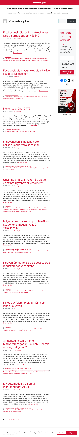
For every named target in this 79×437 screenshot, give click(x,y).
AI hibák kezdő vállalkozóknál (28, 250)
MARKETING (8, 57)
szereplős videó (24, 209)
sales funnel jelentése (24, 60)
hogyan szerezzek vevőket (28, 328)
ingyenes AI (23, 131)
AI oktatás (22, 371)
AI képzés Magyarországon (12, 370)
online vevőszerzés (38, 290)
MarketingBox (39, 3)
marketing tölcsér (7, 60)
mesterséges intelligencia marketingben (21, 252)
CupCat (35, 168)
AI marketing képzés (14, 371)
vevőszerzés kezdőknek (21, 292)
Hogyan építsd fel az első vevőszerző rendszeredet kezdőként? (26, 264)
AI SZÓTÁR (57, 13)
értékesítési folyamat (10, 58)
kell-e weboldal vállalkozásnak (29, 96)
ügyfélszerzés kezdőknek (24, 330)
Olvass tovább (17, 53)
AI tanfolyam (29, 371)
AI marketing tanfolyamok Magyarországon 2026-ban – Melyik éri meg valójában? (26, 344)
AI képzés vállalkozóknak (26, 370)
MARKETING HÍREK (26, 13)
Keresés (71, 21)
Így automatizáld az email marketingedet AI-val (19, 385)
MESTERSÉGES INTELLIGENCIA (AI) (14, 129)
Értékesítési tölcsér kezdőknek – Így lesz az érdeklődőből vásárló (25, 34)
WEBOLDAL (15, 95)
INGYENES (65, 13)
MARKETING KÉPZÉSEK (44, 9)
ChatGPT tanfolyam (38, 371)
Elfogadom (72, 433)
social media (38, 207)
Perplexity (11, 169)
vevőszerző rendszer (42, 60)
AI (5, 131)
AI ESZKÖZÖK (49, 13)
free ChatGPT (15, 131)
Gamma (39, 168)
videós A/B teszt (15, 211)
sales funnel (16, 60)
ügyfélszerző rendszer (9, 292)
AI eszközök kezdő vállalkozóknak (14, 168)
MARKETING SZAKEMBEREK (14, 9)
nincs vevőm (14, 330)
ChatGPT (9, 131)
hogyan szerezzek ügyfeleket (12, 328)
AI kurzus (5, 371)
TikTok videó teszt (33, 209)
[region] (39, 432)
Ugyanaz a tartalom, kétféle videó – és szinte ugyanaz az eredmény (25, 181)
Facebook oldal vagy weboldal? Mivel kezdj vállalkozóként (26, 72)
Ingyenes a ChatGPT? (16, 108)
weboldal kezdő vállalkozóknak (15, 98)
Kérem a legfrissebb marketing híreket (67, 72)
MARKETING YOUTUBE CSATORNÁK (63, 9)
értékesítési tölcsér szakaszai (39, 58)
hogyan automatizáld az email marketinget (33, 409)
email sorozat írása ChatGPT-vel (13, 409)
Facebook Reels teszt (29, 207)
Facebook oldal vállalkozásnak (13, 96)
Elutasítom (61, 433)
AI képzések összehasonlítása (41, 370)
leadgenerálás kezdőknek (26, 290)
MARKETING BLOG (38, 13)
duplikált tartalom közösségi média (14, 207)
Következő (15, 419)
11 (10, 419)
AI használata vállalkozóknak (12, 250)
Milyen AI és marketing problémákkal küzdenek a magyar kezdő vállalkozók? (26, 224)
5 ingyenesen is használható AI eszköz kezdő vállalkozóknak (22, 143)
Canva (25, 168)
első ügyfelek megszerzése (12, 290)
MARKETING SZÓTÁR (14, 13)
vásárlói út (33, 60)
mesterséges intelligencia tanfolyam (23, 373)
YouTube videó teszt (26, 211)
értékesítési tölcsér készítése (23, 58)
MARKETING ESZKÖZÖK (30, 9)
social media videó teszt (12, 209)
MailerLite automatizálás (15, 411)
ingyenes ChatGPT (31, 131)
